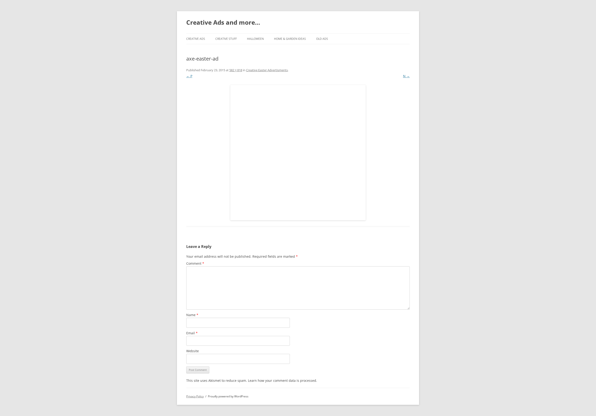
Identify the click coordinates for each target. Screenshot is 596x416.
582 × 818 (235, 70)
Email (192, 333)
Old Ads (322, 39)
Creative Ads (195, 39)
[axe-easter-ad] (298, 152)
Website (192, 351)
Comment (195, 263)
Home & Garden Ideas (290, 39)
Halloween (255, 39)
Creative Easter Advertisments (267, 70)
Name (192, 315)
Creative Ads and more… (223, 22)
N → (406, 76)
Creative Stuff (226, 39)
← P (189, 76)
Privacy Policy (195, 396)
